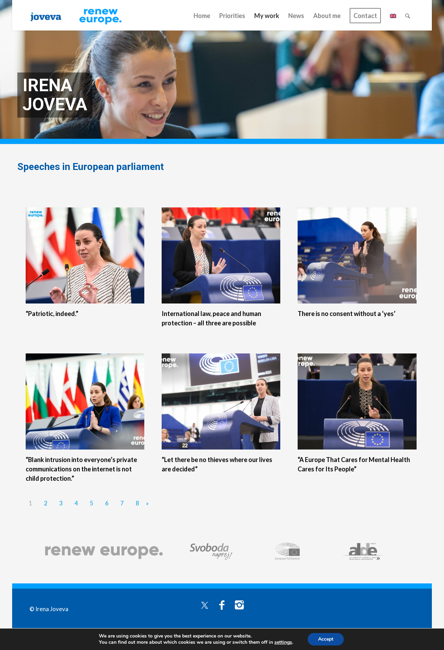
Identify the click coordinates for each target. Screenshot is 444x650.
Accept (325, 639)
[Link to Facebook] (222, 604)
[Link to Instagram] (239, 604)
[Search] (408, 15)
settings (283, 642)
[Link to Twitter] (204, 604)
